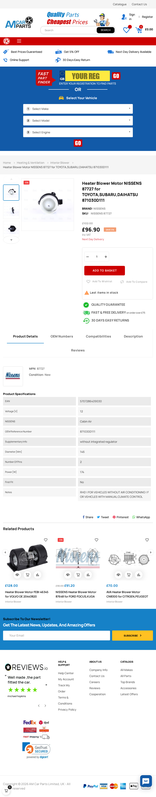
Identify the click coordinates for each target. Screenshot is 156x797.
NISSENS (99, 208)
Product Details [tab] (25, 336)
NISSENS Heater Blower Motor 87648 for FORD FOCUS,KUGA (76, 594)
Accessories (128, 688)
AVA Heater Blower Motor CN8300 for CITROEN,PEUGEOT (127, 594)
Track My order (64, 688)
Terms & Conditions (65, 700)
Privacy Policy (67, 709)
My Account (66, 679)
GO (116, 76)
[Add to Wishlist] (46, 539)
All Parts (125, 676)
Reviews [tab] (78, 350)
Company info (98, 670)
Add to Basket (105, 270)
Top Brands (127, 682)
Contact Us (139, 4)
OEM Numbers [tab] (62, 336)
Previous (11, 179)
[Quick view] (17, 575)
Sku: (85, 213)
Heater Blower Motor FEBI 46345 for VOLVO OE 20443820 (26, 594)
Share (89, 517)
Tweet (105, 517)
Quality (55, 14)
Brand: (87, 208)
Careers (94, 682)
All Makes (126, 670)
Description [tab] (133, 336)
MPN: (32, 368)
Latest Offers (129, 694)
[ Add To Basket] (27, 575)
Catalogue (120, 4)
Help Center (66, 673)
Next (11, 240)
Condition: (36, 375)
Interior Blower (13, 601)
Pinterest (123, 517)
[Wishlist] (126, 29)
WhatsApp (143, 517)
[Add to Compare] (38, 575)
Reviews (94, 688)
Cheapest (58, 21)
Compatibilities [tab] (98, 336)
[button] (146, 781)
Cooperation (97, 694)
